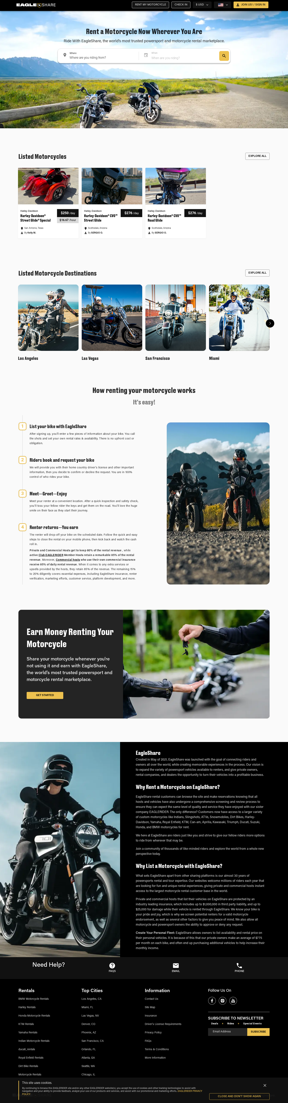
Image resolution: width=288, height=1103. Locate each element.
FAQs (148, 1041)
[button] (150, 5)
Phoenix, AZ (89, 1032)
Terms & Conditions (157, 1049)
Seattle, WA (88, 1066)
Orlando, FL (89, 1049)
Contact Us (151, 999)
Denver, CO (88, 1024)
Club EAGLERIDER (51, 555)
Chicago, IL (88, 1074)
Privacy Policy (153, 1032)
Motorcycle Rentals (29, 1074)
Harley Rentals (27, 1007)
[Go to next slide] (270, 323)
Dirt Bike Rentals (28, 1066)
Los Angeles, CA (91, 999)
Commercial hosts (68, 560)
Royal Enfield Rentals (30, 1058)
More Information (155, 1058)
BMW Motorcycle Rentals (33, 999)
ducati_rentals (26, 1049)
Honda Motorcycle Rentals (34, 1016)
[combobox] (97, 56)
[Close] (265, 1085)
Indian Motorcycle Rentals (34, 1041)
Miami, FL (87, 1007)
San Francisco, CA (93, 1041)
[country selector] (222, 5)
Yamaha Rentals (27, 1032)
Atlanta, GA (88, 1058)
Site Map (150, 1007)
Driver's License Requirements (163, 1024)
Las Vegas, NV (90, 1016)
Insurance (151, 1016)
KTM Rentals (26, 1024)
